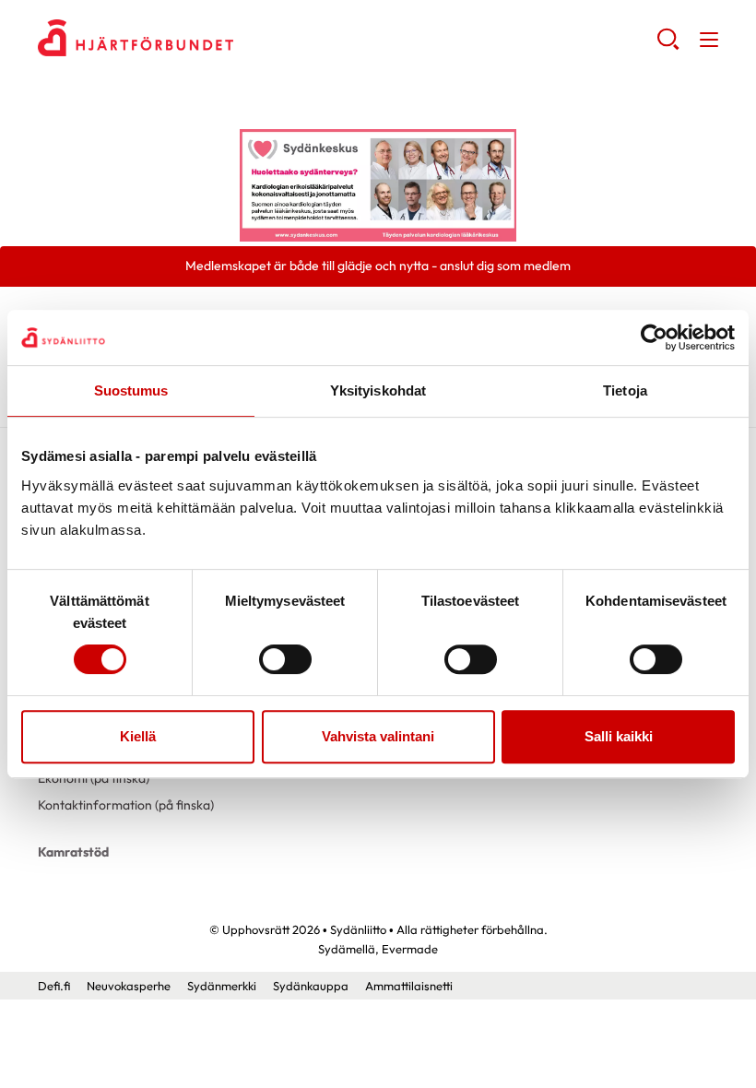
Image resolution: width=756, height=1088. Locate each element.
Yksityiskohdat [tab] (378, 390)
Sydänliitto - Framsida (185, 37)
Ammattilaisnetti (409, 985)
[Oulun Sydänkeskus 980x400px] (378, 184)
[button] (667, 46)
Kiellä (138, 736)
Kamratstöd (73, 852)
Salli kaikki (619, 736)
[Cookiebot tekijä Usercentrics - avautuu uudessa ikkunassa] (654, 337)
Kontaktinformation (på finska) (126, 805)
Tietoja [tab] (625, 390)
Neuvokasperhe (129, 985)
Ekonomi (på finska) (93, 778)
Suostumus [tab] (131, 390)
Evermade (410, 948)
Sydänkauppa (310, 985)
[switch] (285, 659)
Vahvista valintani (378, 736)
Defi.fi (54, 985)
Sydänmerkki (221, 985)
